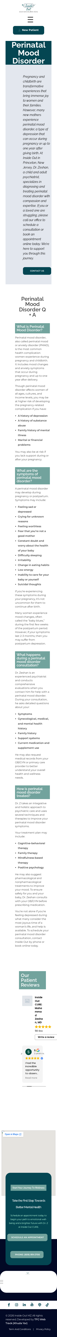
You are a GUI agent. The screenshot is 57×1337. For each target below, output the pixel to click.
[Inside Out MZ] (28, 8)
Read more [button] (31, 1078)
